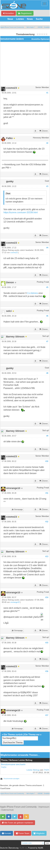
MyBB (40, 848)
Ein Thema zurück (13, 734)
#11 (46, 493)
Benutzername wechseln (13, 764)
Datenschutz (7, 810)
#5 (47, 287)
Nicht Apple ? (31, 27)
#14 (46, 597)
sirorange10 (15, 602)
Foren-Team (23, 833)
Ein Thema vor (32, 734)
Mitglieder (40, 833)
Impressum (43, 807)
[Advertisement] (25, 64)
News (30, 19)
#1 (47, 93)
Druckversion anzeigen (11, 778)
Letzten (20, 19)
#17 (46, 715)
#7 (47, 342)
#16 (46, 671)
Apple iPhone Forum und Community (12, 27)
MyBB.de (23, 848)
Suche (39, 19)
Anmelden (9, 13)
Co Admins (32, 293)
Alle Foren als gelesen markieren (18, 823)
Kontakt (7, 833)
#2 (47, 143)
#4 (47, 248)
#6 (47, 316)
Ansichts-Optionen (40, 39)
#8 (47, 373)
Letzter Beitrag (33, 770)
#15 (46, 643)
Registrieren (26, 13)
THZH (3, 767)
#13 (46, 557)
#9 (47, 436)
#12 (46, 522)
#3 (47, 186)
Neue (10, 19)
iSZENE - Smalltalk (44, 27)
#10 (46, 461)
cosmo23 (14, 253)
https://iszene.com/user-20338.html (20, 212)
